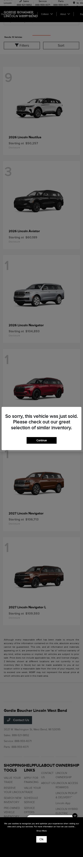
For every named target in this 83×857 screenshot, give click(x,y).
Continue (41, 440)
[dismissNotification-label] (74, 815)
